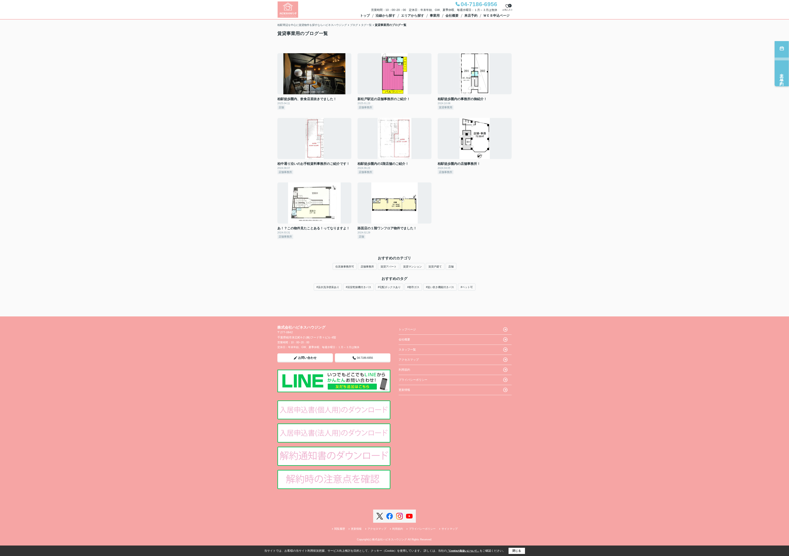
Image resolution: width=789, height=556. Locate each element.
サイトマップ (450, 528)
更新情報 (404, 389)
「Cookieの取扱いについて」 (463, 550)
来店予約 (471, 15)
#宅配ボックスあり (389, 287)
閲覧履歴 (339, 528)
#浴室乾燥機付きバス (358, 287)
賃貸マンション (412, 266)
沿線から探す (385, 15)
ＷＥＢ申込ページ (496, 15)
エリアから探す (412, 15)
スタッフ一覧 (407, 349)
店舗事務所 (367, 266)
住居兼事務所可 (344, 266)
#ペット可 (467, 287)
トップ (365, 15)
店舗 (451, 266)
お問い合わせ (307, 357)
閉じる (516, 550)
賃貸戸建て (435, 266)
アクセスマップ (409, 359)
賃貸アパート (389, 266)
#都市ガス (413, 287)
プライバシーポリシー (413, 379)
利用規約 (404, 369)
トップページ (407, 329)
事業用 (435, 15)
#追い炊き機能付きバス (440, 287)
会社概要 (452, 15)
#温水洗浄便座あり (327, 287)
